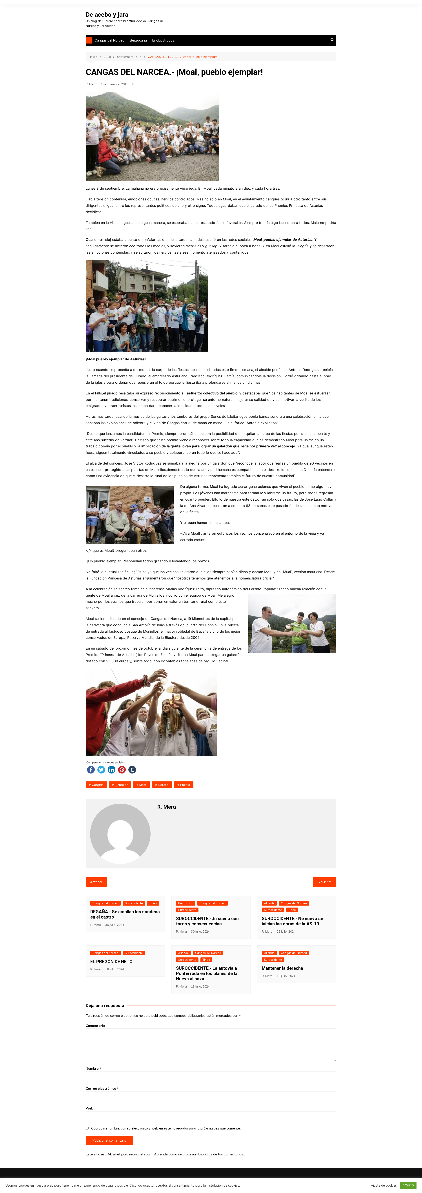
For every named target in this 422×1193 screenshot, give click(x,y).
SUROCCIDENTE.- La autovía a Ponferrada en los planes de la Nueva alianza (206, 973)
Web (89, 1108)
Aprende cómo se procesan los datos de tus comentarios (198, 1154)
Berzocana (138, 40)
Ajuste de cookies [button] (384, 1186)
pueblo (185, 785)
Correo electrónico (102, 1088)
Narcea (163, 785)
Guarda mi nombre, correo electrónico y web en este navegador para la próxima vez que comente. (166, 1128)
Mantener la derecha (282, 968)
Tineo (153, 903)
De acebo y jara (107, 14)
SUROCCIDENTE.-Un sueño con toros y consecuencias (207, 921)
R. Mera (91, 84)
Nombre (93, 1068)
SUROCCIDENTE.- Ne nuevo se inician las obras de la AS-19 (292, 921)
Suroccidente (134, 903)
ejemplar (121, 785)
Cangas (97, 785)
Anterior (96, 882)
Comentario (95, 1026)
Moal (142, 785)
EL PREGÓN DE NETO (111, 961)
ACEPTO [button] (408, 1185)
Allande (269, 903)
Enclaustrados (163, 40)
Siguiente (325, 882)
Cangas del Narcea (109, 40)
